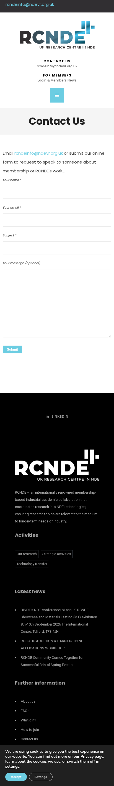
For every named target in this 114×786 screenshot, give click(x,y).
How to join (30, 730)
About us (28, 701)
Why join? (28, 720)
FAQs (25, 711)
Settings (41, 777)
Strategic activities (56, 554)
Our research (27, 554)
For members (57, 78)
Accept (16, 777)
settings (12, 766)
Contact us (57, 63)
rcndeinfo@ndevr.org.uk (30, 4)
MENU (57, 95)
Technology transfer (32, 564)
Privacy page (92, 756)
